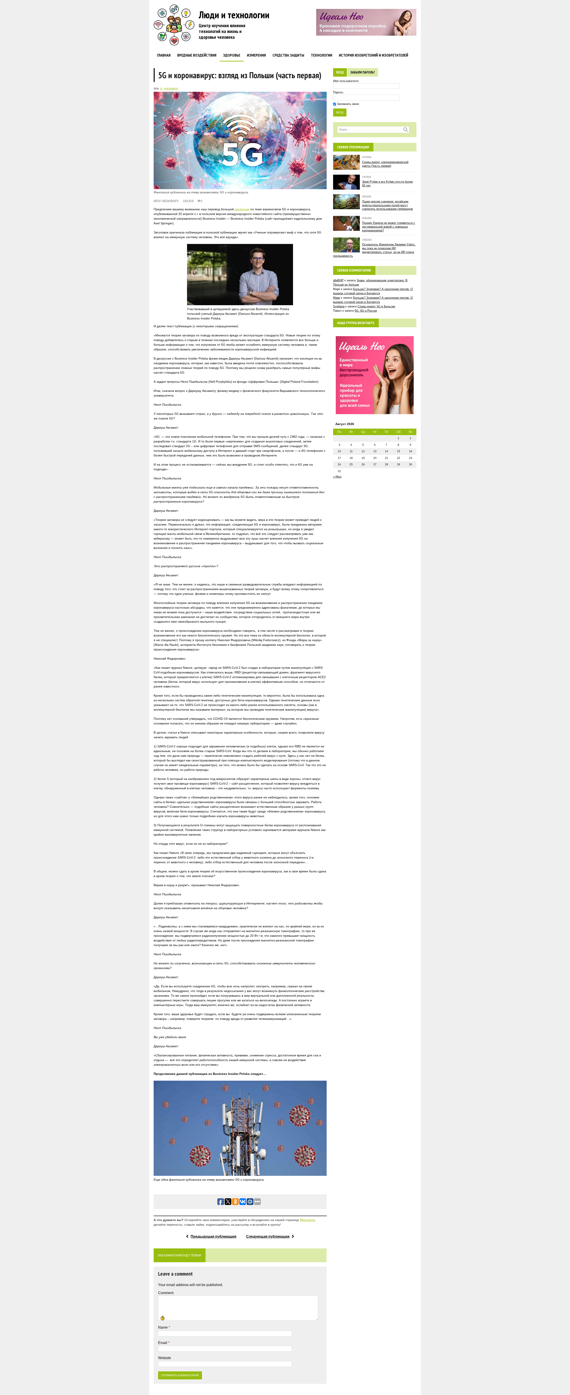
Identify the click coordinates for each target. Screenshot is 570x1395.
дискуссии (242, 209)
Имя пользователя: (346, 81)
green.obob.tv (170, 201)
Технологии (321, 55)
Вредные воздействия (196, 55)
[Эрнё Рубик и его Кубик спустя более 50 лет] (346, 187)
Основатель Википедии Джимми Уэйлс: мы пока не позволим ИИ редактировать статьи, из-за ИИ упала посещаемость (374, 250)
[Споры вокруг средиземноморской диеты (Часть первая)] (346, 167)
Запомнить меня (348, 104)
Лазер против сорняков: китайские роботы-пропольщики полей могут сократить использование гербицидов (387, 205)
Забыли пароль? (362, 72)
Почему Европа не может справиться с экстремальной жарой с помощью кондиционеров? (388, 226)
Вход (340, 72)
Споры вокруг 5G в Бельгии (376, 306)
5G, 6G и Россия (366, 310)
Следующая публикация (267, 1236)
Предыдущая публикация (213, 1236)
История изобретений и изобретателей (373, 55)
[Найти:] (373, 129)
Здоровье (231, 55)
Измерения (256, 55)
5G (161, 88)
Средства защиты (288, 55)
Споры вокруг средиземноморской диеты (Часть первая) (385, 164)
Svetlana (338, 306)
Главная (164, 55)
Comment (165, 1293)
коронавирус (171, 88)
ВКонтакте (307, 1220)
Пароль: (338, 92)
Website (164, 1358)
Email (163, 1343)
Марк (336, 297)
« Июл (337, 476)
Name (163, 1327)
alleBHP (338, 280)
